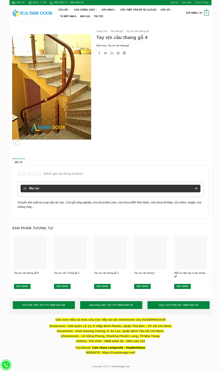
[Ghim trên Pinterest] (118, 53)
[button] (197, 13)
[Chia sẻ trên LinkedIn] (124, 53)
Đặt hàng (22, 286)
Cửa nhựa (108, 9)
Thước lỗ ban (202, 2)
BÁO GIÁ (85, 16)
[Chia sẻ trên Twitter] (105, 53)
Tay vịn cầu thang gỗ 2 (106, 272)
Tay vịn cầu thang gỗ (137, 31)
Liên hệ (174, 2)
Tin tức (98, 16)
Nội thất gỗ (117, 31)
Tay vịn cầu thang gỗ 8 (26, 272)
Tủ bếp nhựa (68, 16)
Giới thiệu (186, 2)
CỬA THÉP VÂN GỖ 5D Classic (138, 9)
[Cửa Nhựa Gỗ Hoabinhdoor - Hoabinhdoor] (32, 13)
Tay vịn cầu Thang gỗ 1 (67, 272)
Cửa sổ (165, 9)
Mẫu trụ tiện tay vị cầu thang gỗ (189, 274)
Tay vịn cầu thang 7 (144, 272)
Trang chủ (101, 31)
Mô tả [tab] (18, 162)
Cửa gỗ (63, 9)
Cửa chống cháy (84, 9)
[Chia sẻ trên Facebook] (99, 53)
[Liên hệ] (6, 365)
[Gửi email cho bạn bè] (112, 53)
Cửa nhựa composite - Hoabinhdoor (118, 347)
